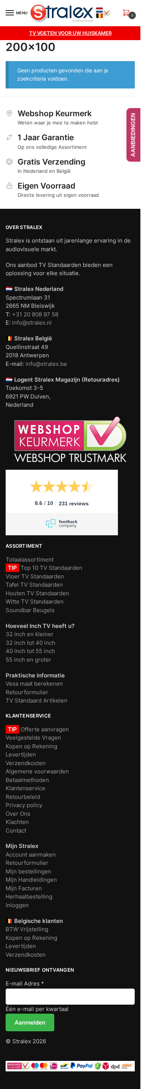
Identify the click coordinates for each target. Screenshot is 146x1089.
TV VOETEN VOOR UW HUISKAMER (70, 33)
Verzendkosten (26, 763)
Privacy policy (24, 805)
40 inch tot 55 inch (30, 651)
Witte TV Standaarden (35, 601)
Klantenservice (25, 788)
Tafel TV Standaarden (34, 584)
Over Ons (18, 813)
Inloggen (17, 905)
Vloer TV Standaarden (35, 576)
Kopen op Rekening (31, 746)
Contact (16, 830)
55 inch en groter (28, 659)
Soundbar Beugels (30, 610)
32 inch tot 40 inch (30, 642)
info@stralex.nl (32, 322)
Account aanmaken (31, 854)
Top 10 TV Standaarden (50, 567)
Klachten (17, 821)
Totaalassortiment (30, 559)
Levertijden (21, 754)
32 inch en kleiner (30, 634)
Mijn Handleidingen (31, 879)
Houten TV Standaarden (37, 593)
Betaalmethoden (27, 779)
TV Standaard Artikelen (36, 700)
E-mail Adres (25, 983)
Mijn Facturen (24, 888)
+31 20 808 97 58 (35, 314)
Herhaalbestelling (29, 896)
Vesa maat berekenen (34, 683)
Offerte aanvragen (44, 729)
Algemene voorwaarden (37, 771)
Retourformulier (27, 692)
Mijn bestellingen (28, 871)
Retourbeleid (23, 796)
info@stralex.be (46, 363)
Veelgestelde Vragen (33, 737)
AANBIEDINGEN (133, 135)
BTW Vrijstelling (27, 929)
